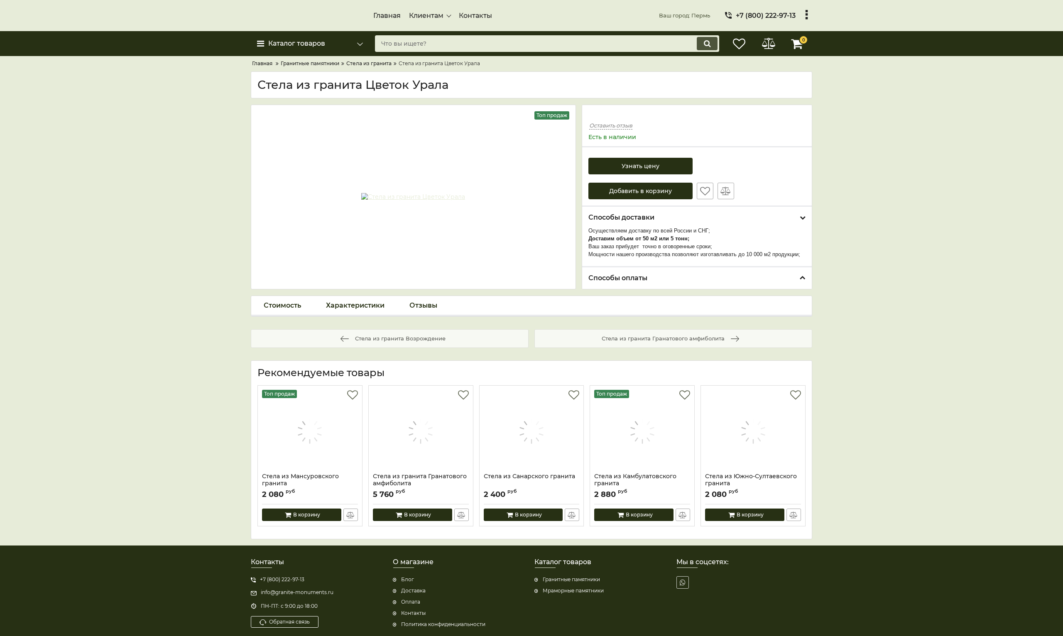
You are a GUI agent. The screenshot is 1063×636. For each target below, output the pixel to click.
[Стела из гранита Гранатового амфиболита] (421, 431)
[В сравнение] (726, 191)
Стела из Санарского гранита (529, 476)
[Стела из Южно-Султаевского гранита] (753, 431)
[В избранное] (705, 191)
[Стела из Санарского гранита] (532, 431)
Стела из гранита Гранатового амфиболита (420, 480)
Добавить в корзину (640, 191)
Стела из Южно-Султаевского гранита (751, 480)
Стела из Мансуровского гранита (300, 480)
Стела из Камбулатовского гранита (635, 480)
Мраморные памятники (573, 590)
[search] (707, 43)
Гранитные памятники (571, 579)
